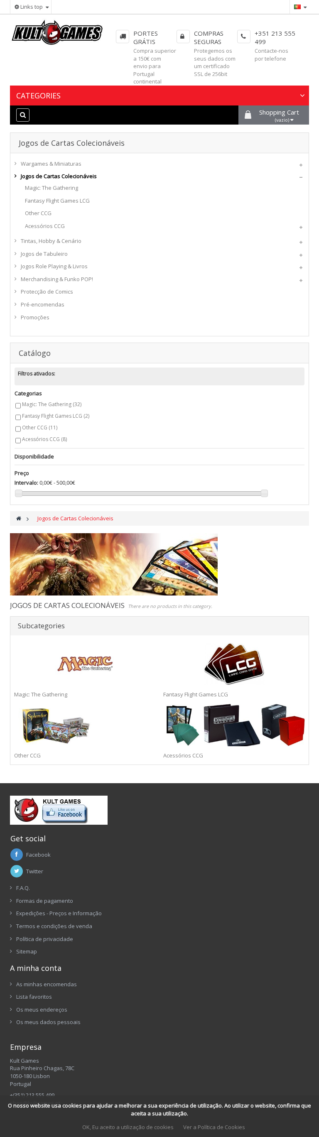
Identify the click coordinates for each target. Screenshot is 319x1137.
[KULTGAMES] (57, 35)
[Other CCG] (85, 725)
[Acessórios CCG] (234, 725)
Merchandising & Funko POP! (57, 279)
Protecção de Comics (47, 291)
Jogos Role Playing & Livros (54, 266)
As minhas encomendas (46, 984)
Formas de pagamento (44, 900)
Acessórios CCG (45, 226)
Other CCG (38, 213)
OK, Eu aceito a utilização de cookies (128, 1127)
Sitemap (26, 951)
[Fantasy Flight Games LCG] (234, 664)
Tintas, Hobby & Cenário (51, 241)
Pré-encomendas (42, 304)
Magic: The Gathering (51, 187)
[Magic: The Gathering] (85, 664)
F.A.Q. (23, 888)
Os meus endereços (41, 1009)
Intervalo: (26, 482)
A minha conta (35, 968)
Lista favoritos (34, 996)
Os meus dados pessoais (48, 1022)
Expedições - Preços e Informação (59, 913)
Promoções (35, 317)
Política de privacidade (44, 939)
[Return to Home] (18, 518)
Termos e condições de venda (54, 926)
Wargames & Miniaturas (51, 163)
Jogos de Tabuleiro (44, 253)
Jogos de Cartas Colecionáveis (59, 176)
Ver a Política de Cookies (214, 1127)
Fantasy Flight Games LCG (57, 200)
